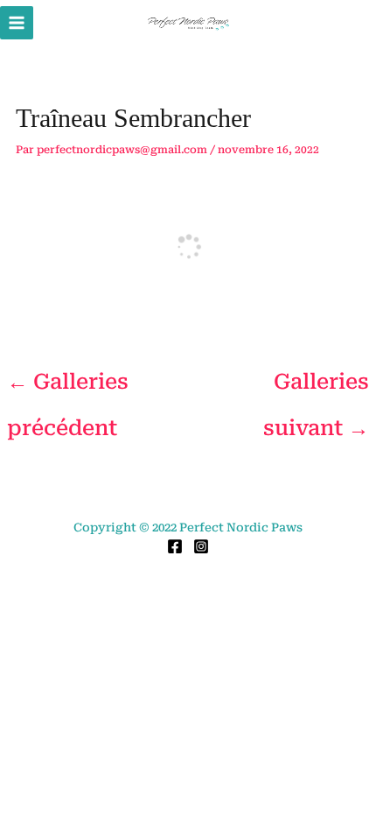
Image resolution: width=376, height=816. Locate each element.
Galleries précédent (68, 388)
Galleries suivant (316, 388)
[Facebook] (175, 546)
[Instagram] (201, 546)
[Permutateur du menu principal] (16, 22)
